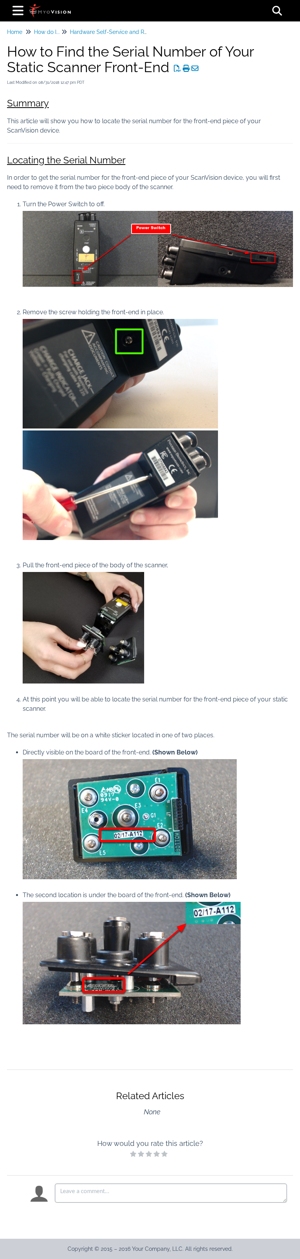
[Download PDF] (177, 68)
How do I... (47, 32)
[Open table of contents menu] (19, 9)
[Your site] (50, 7)
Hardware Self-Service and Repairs (115, 32)
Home (14, 32)
